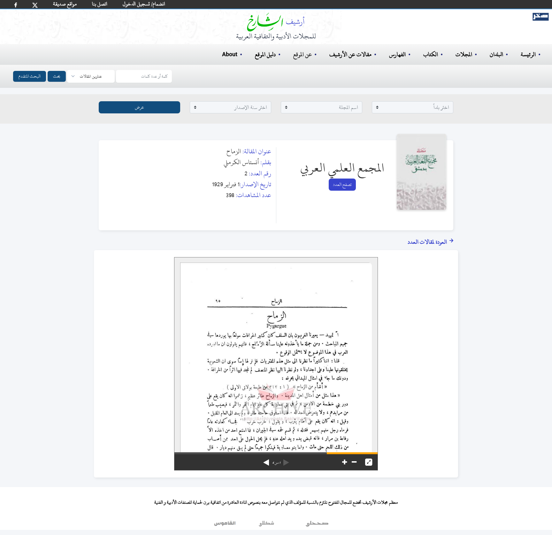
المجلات (464, 54)
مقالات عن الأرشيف (350, 54)
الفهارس (397, 54)
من (276, 463)
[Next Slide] (266, 460)
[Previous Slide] (286, 460)
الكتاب (430, 54)
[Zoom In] (344, 462)
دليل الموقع (265, 54)
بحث (56, 76)
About (229, 54)
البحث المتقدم (30, 76)
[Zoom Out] (354, 462)
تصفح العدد (342, 184)
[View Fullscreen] (368, 462)
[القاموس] (225, 525)
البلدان (496, 54)
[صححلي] (317, 525)
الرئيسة (528, 54)
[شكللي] (266, 525)
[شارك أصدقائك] (15, 5)
